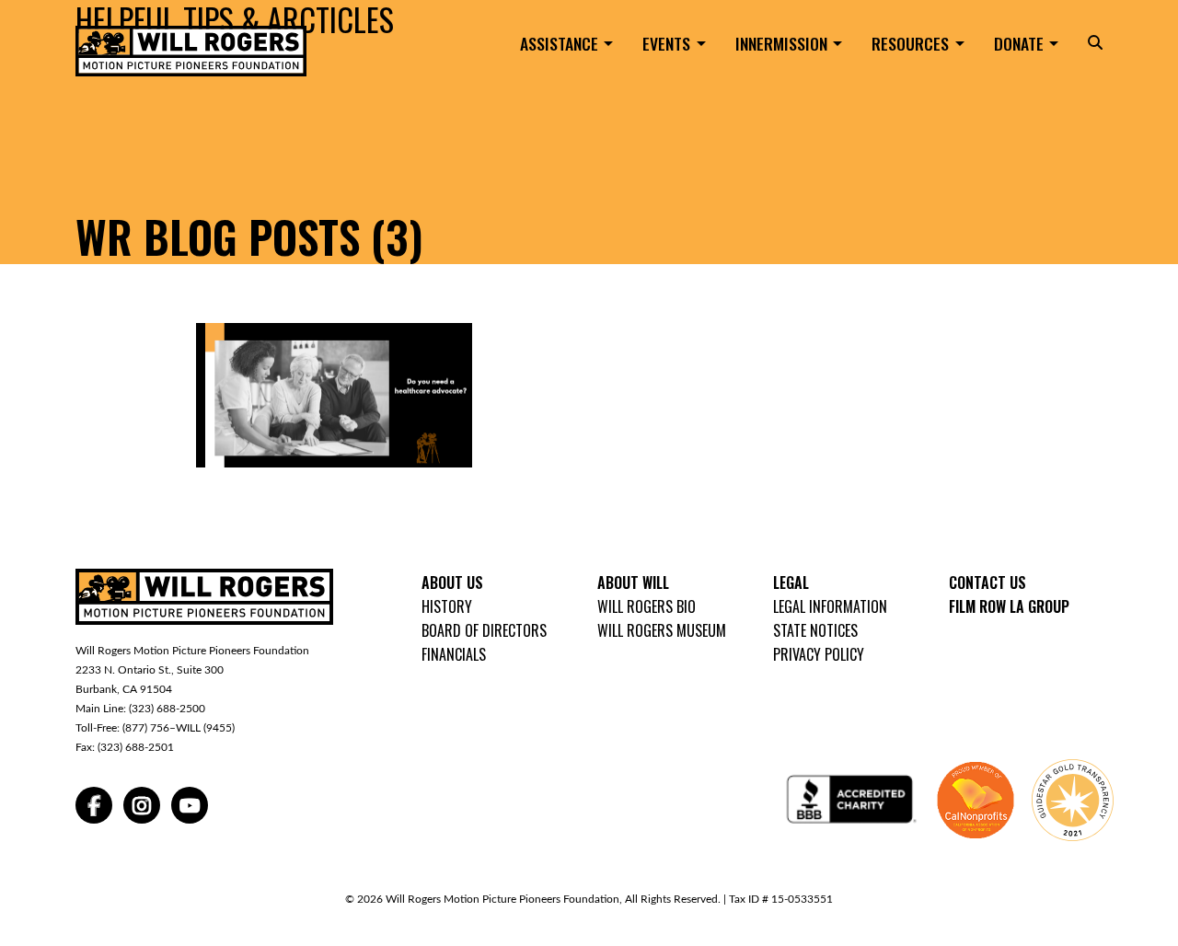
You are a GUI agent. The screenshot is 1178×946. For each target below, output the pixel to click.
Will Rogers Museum (661, 630)
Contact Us (987, 582)
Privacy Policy (818, 654)
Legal (791, 582)
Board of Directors (484, 630)
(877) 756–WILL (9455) (178, 727)
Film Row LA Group (1009, 606)
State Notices (815, 630)
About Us (452, 582)
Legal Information (830, 606)
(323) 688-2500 (167, 708)
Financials (454, 654)
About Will (633, 582)
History (447, 606)
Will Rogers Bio (646, 606)
